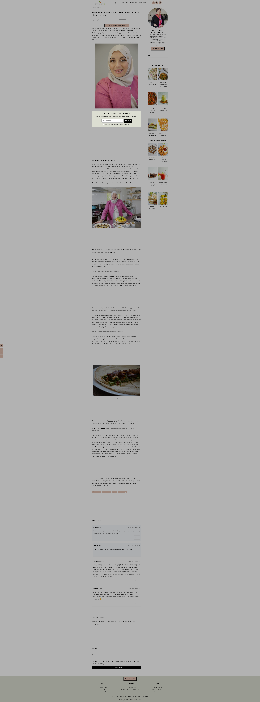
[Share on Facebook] (1, 345)
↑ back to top (130, 679)
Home (93, 7)
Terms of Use (103, 687)
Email (94, 655)
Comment (95, 624)
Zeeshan (96, 527)
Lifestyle (98, 7)
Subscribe (142, 3)
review (129, 178)
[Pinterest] (160, 2)
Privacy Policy (103, 692)
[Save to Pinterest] (1, 349)
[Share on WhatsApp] (1, 352)
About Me (125, 3)
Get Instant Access (130, 687)
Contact (157, 692)
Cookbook (133, 3)
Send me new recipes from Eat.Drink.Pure (117, 124)
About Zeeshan (157, 687)
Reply (137, 537)
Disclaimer (103, 689)
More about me (157, 48)
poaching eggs (112, 421)
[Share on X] (1, 356)
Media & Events (157, 689)
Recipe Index (115, 2)
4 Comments (102, 21)
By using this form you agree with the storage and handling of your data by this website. (116, 662)
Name (94, 648)
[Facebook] (153, 2)
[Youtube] (156, 2)
